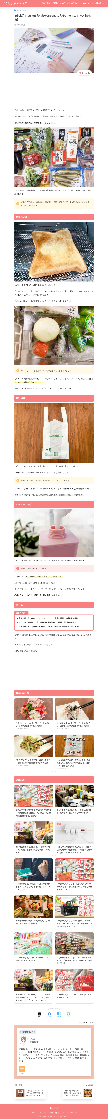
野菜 (43, 3)
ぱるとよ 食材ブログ (15, 3)
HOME (55, 1108)
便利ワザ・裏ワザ (73, 3)
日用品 (55, 3)
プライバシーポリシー (69, 1113)
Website (22, 1073)
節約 (18, 787)
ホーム (34, 1113)
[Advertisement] (54, 93)
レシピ (62, 3)
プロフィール (87, 3)
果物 (48, 3)
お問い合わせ (100, 3)
